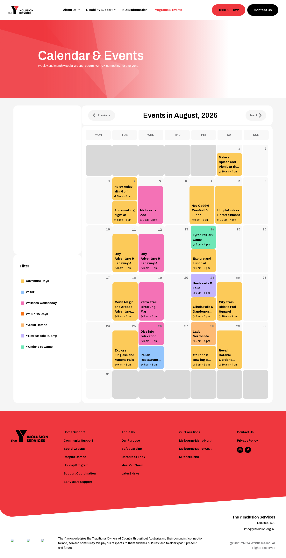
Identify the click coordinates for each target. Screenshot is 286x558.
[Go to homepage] (20, 10)
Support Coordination (80, 473)
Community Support (78, 440)
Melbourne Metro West (195, 448)
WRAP (30, 291)
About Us (128, 432)
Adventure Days (37, 281)
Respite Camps (75, 457)
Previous (103, 115)
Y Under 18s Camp (39, 346)
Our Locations (189, 432)
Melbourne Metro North (195, 440)
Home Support (74, 432)
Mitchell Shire (189, 457)
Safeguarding (131, 448)
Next (253, 115)
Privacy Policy (247, 440)
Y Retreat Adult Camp (41, 335)
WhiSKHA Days (37, 313)
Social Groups (74, 448)
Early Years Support (78, 481)
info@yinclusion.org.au (259, 529)
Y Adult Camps (36, 325)
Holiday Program (76, 465)
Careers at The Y (133, 457)
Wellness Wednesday (41, 303)
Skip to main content (20, 5)
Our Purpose (130, 440)
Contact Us (263, 10)
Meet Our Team (132, 465)
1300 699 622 (228, 10)
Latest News (130, 473)
